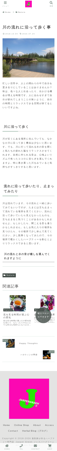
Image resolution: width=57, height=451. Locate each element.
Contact (13, 430)
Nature (10, 275)
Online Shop (21, 425)
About (37, 425)
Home (6, 425)
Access (49, 425)
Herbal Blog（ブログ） (35, 430)
